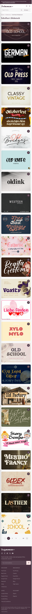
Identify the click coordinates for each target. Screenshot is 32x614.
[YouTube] (12, 553)
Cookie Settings (4, 611)
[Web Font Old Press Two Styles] (16, 74)
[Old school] (16, 524)
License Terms (4, 593)
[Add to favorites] (28, 24)
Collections (8, 14)
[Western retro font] (16, 203)
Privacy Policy (4, 596)
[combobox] (11, 10)
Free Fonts (3, 570)
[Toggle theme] (26, 6)
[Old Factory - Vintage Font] (16, 395)
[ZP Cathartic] (16, 245)
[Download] (25, 24)
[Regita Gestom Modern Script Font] (16, 267)
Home (2, 14)
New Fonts (3, 573)
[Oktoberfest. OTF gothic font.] (16, 117)
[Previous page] (4, 538)
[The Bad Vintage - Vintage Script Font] (16, 224)
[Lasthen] (16, 502)
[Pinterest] (7, 553)
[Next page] (27, 538)
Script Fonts (4, 578)
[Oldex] (16, 481)
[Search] (21, 10)
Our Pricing (15, 570)
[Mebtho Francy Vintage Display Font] (16, 460)
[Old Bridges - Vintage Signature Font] (16, 138)
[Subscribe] (28, 563)
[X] (10, 553)
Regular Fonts (4, 576)
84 (23, 538)
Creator (15, 573)
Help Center (16, 584)
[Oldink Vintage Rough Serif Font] (16, 181)
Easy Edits (15, 576)
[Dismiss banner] (30, 2)
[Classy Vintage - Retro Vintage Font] (16, 95)
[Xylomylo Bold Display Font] (16, 331)
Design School (16, 578)
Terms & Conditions (6, 601)
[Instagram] (2, 553)
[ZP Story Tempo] (16, 438)
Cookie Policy (4, 598)
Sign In (14, 593)
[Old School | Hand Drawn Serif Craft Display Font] (16, 352)
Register (15, 596)
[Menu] (29, 6)
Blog (14, 581)
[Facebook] (4, 553)
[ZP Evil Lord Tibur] (16, 374)
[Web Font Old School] (16, 31)
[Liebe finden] (16, 310)
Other (2, 584)
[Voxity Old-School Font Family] (16, 288)
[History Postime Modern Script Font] (16, 417)
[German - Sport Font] (16, 53)
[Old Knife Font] (16, 160)
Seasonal (3, 581)
